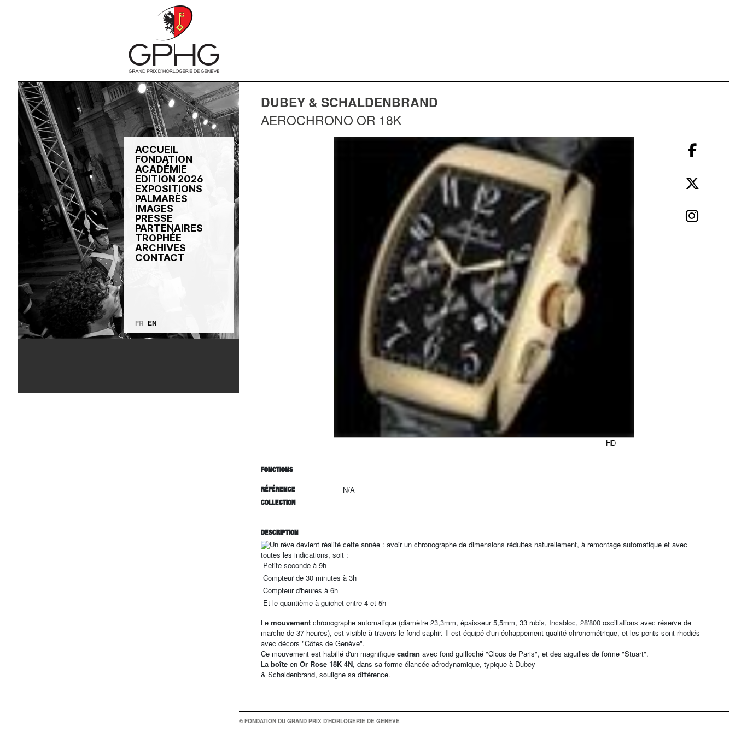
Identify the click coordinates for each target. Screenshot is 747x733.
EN (152, 323)
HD (611, 443)
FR (139, 323)
